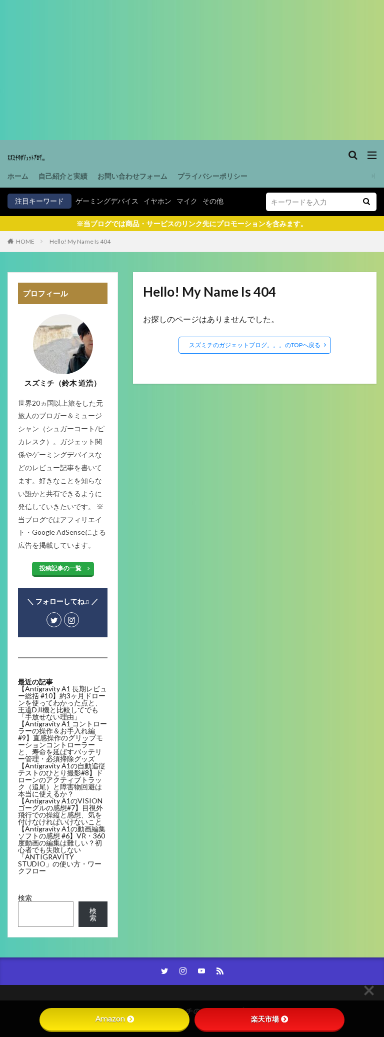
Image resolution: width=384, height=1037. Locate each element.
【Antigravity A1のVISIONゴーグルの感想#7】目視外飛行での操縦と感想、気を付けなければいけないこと (60, 811)
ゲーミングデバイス (107, 201)
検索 (25, 897)
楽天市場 (265, 1018)
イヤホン (158, 201)
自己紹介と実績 (63, 176)
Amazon (110, 1018)
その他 (213, 201)
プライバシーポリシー (213, 176)
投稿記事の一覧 (61, 568)
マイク (187, 201)
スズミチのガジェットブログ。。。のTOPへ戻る (254, 345)
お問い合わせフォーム (133, 176)
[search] (366, 202)
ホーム (18, 176)
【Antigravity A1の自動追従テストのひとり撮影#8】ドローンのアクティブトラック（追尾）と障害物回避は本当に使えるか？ (62, 779)
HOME (25, 241)
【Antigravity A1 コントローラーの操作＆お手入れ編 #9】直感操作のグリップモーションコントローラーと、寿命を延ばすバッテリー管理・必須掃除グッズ (62, 741)
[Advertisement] (192, 70)
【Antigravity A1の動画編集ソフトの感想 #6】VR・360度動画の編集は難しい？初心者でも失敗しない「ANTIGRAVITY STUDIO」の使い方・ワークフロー (62, 849)
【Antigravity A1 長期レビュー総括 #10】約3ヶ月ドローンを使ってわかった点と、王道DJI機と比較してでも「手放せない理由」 (62, 702)
